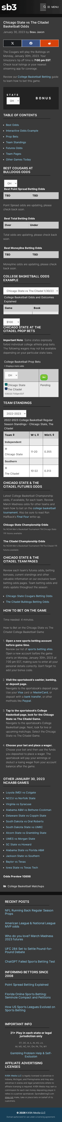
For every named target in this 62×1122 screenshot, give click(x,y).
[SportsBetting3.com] (9, 7)
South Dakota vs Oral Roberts (24, 821)
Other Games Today (18, 159)
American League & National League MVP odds (30, 924)
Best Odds (12, 125)
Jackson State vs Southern (23, 856)
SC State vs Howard (18, 844)
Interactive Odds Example (22, 130)
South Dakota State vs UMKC (24, 827)
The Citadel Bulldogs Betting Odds (27, 601)
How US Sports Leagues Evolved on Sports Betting (30, 1008)
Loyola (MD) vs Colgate (21, 792)
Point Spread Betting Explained (26, 984)
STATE (13, 94)
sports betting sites (40, 649)
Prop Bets (12, 136)
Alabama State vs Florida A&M (25, 850)
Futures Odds (14, 148)
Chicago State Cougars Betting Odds (29, 596)
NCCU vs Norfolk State (20, 798)
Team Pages (13, 153)
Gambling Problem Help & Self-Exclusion (31, 1055)
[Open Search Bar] (43, 7)
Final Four (23, 516)
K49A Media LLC (13, 1075)
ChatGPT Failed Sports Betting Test (30, 961)
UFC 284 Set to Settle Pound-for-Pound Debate (28, 950)
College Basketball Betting (34, 76)
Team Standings (16, 142)
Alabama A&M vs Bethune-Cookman (28, 809)
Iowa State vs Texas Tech (22, 867)
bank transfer (32, 696)
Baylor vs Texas (16, 861)
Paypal (26, 700)
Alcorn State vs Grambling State (26, 832)
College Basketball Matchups (26, 886)
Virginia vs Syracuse (18, 804)
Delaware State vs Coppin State (26, 815)
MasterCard (40, 692)
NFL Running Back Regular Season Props (29, 912)
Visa (20, 692)
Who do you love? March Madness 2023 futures (29, 937)
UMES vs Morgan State (20, 838)
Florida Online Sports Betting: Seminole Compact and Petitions (28, 995)
